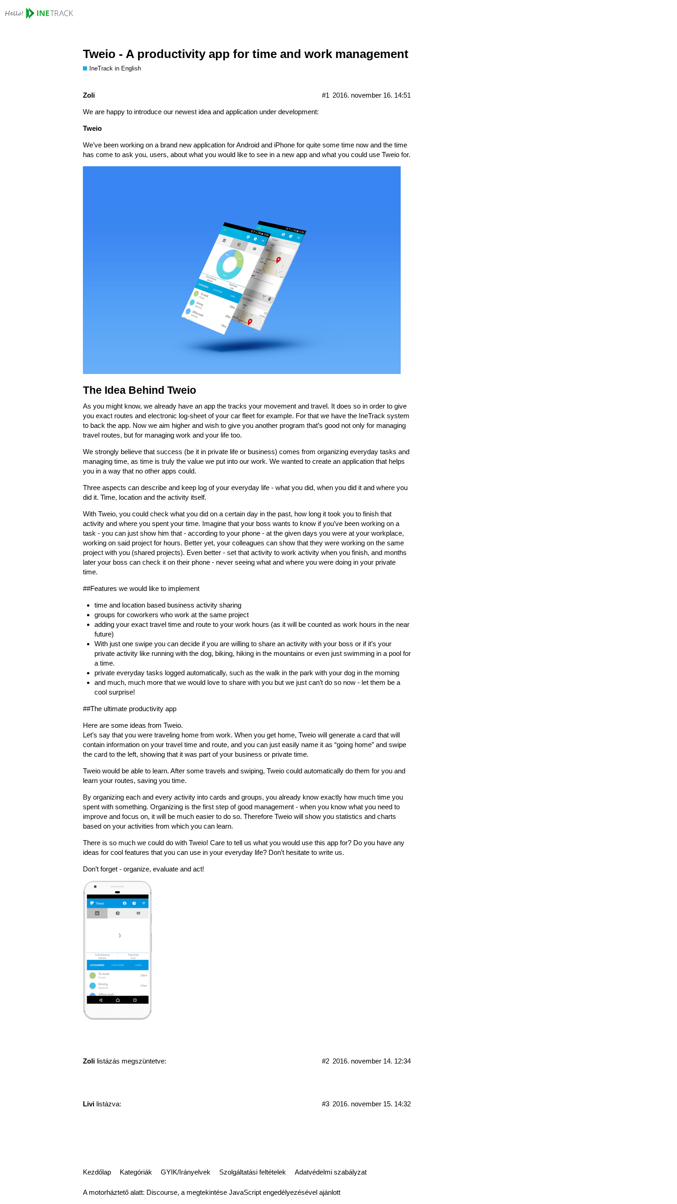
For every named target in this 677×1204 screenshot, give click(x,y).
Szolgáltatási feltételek (252, 1172)
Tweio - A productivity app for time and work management (246, 54)
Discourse (161, 1192)
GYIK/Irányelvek (185, 1172)
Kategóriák (136, 1172)
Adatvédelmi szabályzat (331, 1172)
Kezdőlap (97, 1172)
